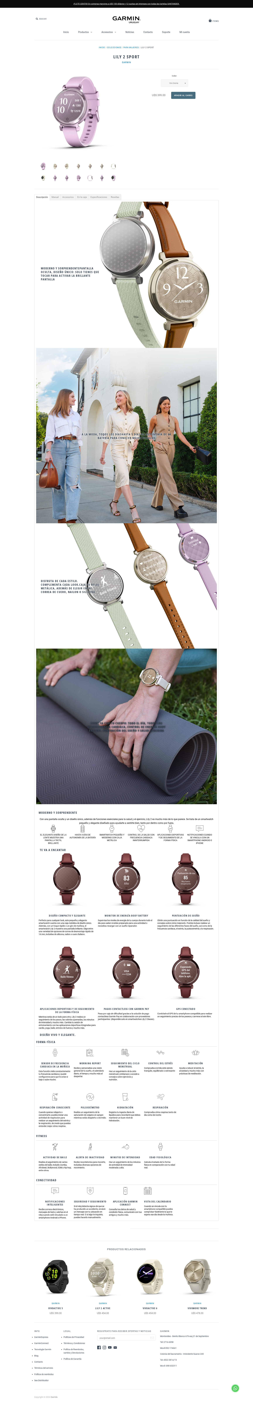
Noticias (129, 32)
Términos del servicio (43, 1368)
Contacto (148, 32)
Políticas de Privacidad (74, 1337)
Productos (83, 32)
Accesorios (107, 32)
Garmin (126, 62)
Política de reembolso (44, 1374)
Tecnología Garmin (42, 1349)
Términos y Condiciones (74, 1343)
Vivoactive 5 (55, 1308)
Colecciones (114, 47)
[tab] (42, 197)
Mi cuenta (185, 32)
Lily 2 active (102, 1308)
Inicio (66, 32)
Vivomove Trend (197, 1308)
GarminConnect (41, 1343)
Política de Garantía (72, 1359)
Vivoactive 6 (150, 1308)
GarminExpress (41, 1337)
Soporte (166, 32)
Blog (36, 1356)
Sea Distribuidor (41, 1380)
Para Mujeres (131, 47)
